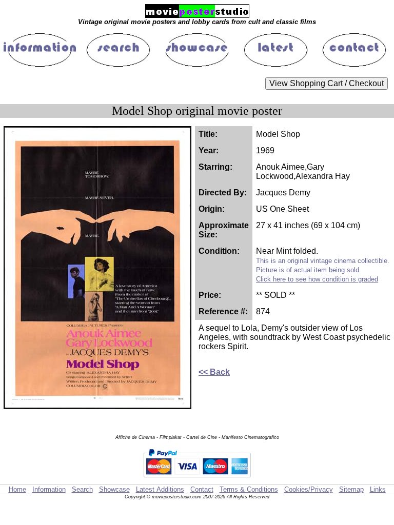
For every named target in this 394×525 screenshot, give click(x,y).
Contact (201, 489)
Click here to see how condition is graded (317, 279)
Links (378, 489)
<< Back (214, 372)
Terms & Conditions (249, 489)
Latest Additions (160, 489)
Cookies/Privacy (308, 489)
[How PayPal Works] (197, 479)
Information (49, 489)
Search (82, 489)
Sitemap (351, 489)
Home (17, 489)
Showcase (114, 489)
